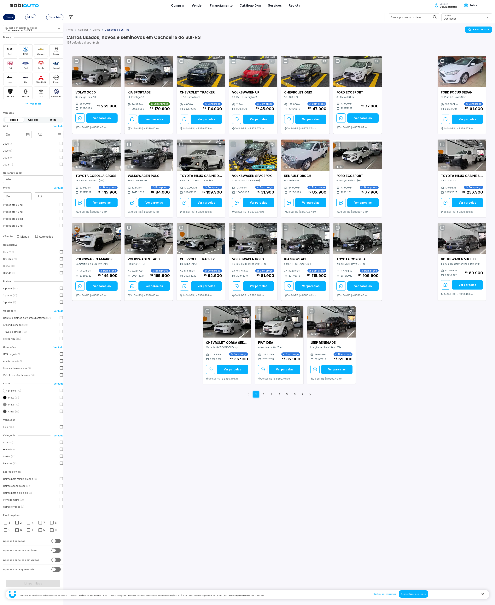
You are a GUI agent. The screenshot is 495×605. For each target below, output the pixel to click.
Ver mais (36, 103)
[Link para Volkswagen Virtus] (462, 238)
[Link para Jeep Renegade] (331, 322)
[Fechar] (482, 594)
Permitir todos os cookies (413, 594)
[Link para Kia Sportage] (149, 71)
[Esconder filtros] (71, 17)
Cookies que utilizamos (385, 594)
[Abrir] (59, 29)
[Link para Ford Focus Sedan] (462, 71)
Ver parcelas (102, 118)
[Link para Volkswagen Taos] (149, 238)
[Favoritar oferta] (116, 61)
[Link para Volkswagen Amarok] (96, 238)
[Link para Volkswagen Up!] (253, 71)
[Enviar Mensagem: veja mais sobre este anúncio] (80, 118)
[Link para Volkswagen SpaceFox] (253, 155)
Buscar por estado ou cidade (21, 27)
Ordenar (447, 15)
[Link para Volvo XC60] (96, 71)
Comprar (178, 5)
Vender (197, 5)
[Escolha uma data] (27, 134)
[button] (9, 17)
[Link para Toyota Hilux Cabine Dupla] (201, 155)
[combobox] (28, 30)
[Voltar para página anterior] (248, 394)
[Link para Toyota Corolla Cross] (96, 155)
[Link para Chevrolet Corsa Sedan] (227, 322)
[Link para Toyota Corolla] (357, 238)
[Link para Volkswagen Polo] (149, 155)
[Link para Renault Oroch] (305, 155)
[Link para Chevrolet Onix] (305, 71)
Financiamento (221, 5)
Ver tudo (58, 126)
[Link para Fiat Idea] (279, 322)
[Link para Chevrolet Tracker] (201, 71)
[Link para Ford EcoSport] (357, 71)
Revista (294, 5)
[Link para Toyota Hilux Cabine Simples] (462, 155)
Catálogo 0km (250, 5)
